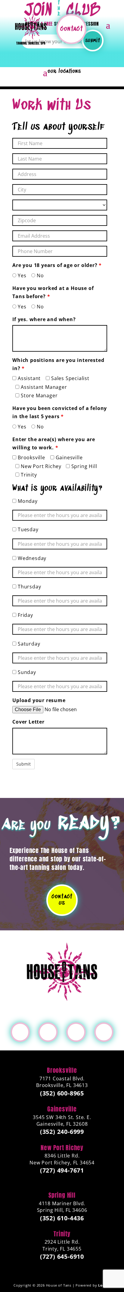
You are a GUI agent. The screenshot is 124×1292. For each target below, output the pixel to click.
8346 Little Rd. (62, 1159)
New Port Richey (40, 466)
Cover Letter (28, 721)
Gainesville (68, 457)
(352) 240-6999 (62, 1131)
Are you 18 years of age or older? (57, 265)
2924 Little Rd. (62, 1245)
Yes (21, 275)
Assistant (28, 378)
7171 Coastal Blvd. (62, 1082)
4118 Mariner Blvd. (62, 1206)
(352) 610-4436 (62, 1218)
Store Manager (38, 395)
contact (71, 28)
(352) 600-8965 (62, 1093)
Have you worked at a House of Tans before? (53, 292)
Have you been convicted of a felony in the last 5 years (59, 412)
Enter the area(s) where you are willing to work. (53, 443)
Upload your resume (38, 700)
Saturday (28, 643)
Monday (27, 501)
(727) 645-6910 (62, 1256)
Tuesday (27, 529)
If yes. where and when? (44, 319)
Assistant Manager (43, 387)
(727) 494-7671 (62, 1170)
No (39, 275)
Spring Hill (83, 466)
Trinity (28, 474)
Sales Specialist (69, 378)
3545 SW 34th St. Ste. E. (62, 1120)
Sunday (26, 672)
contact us (61, 900)
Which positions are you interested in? (58, 364)
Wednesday (31, 558)
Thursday (28, 586)
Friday (24, 615)
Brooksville (30, 457)
